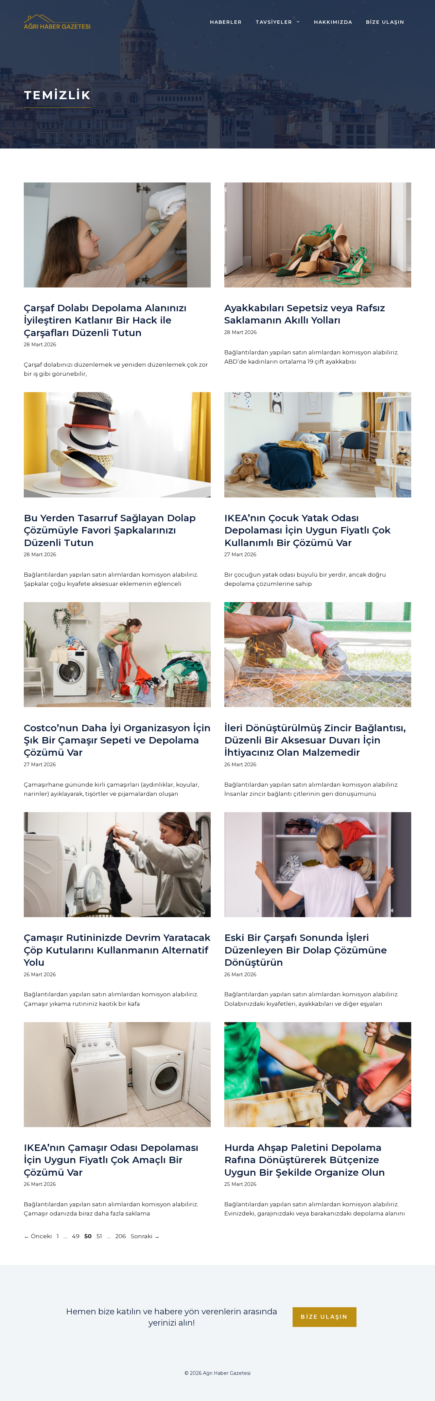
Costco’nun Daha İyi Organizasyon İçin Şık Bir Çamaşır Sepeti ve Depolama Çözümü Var (117, 740)
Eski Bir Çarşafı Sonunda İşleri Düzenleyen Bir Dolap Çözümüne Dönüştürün (305, 950)
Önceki (38, 1236)
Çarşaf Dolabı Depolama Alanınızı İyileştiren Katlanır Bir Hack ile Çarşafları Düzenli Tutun (105, 320)
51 (100, 1236)
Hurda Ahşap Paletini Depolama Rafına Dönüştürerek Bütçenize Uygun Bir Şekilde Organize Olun (304, 1160)
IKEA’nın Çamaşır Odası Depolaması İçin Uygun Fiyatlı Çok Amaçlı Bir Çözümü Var (111, 1160)
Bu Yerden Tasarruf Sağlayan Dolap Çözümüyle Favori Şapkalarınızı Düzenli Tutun (110, 530)
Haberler (226, 22)
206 (121, 1236)
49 (76, 1236)
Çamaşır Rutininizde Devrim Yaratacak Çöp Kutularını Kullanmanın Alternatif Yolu (117, 950)
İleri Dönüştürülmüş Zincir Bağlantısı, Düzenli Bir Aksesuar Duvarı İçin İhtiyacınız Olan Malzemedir (315, 740)
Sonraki (145, 1236)
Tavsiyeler (274, 22)
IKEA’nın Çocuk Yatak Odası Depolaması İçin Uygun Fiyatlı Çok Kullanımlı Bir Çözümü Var (307, 530)
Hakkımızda (333, 22)
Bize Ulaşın (385, 22)
